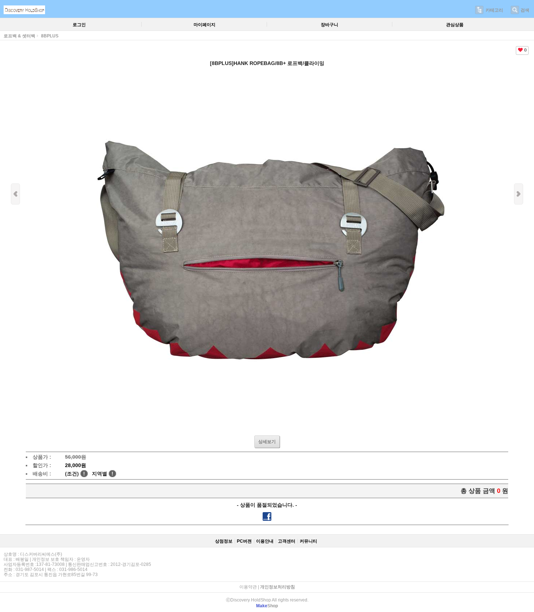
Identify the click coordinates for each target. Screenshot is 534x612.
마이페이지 (204, 24)
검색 (525, 10)
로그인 (79, 24)
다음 (518, 193)
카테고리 (494, 10)
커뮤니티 (308, 541)
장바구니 (329, 24)
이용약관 (248, 586)
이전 (15, 193)
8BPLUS (49, 35)
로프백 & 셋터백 (19, 35)
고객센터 (286, 541)
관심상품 (455, 24)
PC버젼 (244, 541)
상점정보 (223, 541)
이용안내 (265, 541)
